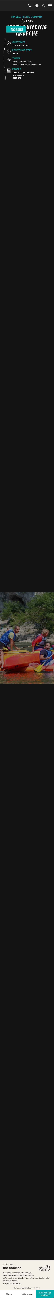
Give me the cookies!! (45, 1294)
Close (9, 1294)
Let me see (27, 1294)
